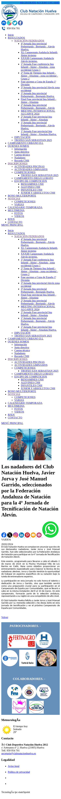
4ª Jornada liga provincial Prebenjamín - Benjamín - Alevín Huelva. (38, 242)
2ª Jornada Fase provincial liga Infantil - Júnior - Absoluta (36, 314)
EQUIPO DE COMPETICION (30, 376)
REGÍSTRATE (28, 2)
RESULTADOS (16, 233)
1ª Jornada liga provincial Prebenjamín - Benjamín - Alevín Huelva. (38, 321)
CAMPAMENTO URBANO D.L (25, 338)
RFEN (11, 414)
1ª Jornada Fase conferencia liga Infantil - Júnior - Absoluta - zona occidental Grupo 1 (38, 262)
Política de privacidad (19, 772)
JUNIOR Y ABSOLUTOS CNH (38, 388)
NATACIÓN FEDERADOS (29, 236)
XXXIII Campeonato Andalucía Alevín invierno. (37, 255)
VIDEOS (19, 411)
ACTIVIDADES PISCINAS (29, 362)
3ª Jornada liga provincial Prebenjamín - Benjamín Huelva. (37, 290)
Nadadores (19, 353)
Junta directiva (21, 347)
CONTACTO (15, 417)
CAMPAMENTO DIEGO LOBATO (33, 373)
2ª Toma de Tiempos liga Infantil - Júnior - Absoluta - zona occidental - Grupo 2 (39, 271)
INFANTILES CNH (31, 385)
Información (20, 344)
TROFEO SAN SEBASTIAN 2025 (33, 335)
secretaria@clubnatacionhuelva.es (18, 753)
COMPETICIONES (24, 368)
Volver (4, 617)
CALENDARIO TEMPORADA (25, 403)
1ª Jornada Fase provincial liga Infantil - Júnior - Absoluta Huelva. (39, 328)
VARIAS (19, 400)
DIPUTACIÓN (22, 332)
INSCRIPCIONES (17, 359)
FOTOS (18, 408)
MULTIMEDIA (16, 406)
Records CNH (21, 356)
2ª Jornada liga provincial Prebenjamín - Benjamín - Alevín (38, 302)
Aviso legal (13, 766)
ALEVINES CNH (30, 382)
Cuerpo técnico (22, 350)
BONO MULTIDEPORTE (22, 391)
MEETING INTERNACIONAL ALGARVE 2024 (38, 308)
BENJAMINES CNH (32, 379)
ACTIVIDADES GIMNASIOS (30, 365)
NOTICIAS (14, 394)
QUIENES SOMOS (18, 341)
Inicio (11, 230)
